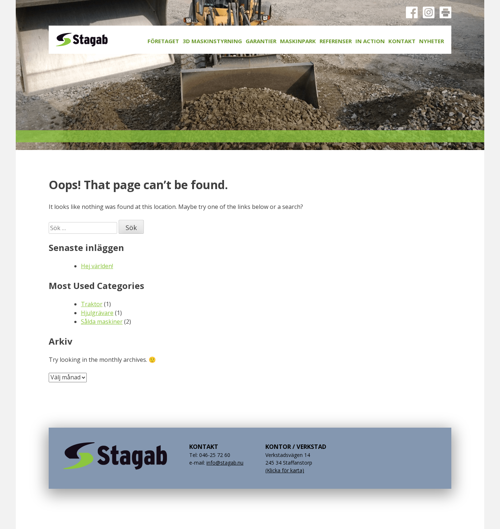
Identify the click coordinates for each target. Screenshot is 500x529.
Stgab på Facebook (412, 12)
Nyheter (431, 41)
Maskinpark (298, 41)
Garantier (261, 41)
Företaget (163, 41)
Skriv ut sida (445, 12)
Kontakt (401, 41)
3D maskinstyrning (212, 41)
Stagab (82, 39)
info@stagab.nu (224, 462)
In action (370, 41)
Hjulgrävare (97, 313)
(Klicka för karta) (284, 470)
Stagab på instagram (428, 12)
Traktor (91, 304)
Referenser (336, 41)
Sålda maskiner (102, 322)
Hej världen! (97, 266)
